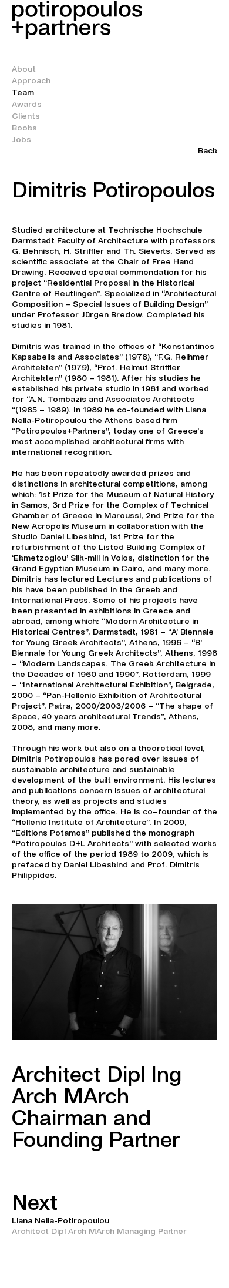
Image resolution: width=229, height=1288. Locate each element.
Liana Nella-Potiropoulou (60, 1220)
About (24, 68)
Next (35, 1202)
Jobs (21, 139)
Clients (26, 115)
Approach (31, 80)
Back (207, 150)
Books (24, 127)
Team (23, 92)
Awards (27, 104)
